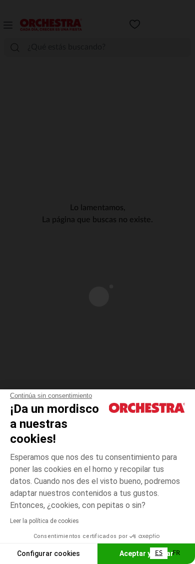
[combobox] (159, 553)
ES (158, 553)
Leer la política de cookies (44, 520)
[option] (176, 553)
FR (176, 553)
